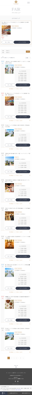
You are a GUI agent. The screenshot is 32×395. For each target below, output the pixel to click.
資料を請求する (26, 393)
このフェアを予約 (22, 42)
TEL (4, 393)
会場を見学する (13, 393)
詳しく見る (7, 42)
